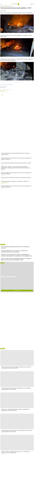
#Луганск (1, 84)
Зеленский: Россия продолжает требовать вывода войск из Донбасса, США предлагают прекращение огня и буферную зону (16, 255)
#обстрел (4, 84)
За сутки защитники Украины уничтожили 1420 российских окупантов (16, 163)
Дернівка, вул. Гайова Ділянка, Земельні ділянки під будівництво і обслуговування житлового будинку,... (15, 410)
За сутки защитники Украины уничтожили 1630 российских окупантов (16, 177)
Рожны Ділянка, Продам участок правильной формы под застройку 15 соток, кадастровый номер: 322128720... (16, 367)
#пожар (8, 84)
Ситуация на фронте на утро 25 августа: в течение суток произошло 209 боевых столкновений (16, 186)
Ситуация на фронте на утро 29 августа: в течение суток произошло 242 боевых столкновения (16, 158)
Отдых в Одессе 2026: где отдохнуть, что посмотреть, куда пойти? (15, 181)
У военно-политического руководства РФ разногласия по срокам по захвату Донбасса (15, 154)
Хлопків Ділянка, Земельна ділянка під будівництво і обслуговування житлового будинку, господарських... (16, 389)
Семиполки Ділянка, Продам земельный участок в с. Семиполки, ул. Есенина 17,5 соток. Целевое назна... (15, 452)
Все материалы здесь (17, 290)
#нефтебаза (10, 84)
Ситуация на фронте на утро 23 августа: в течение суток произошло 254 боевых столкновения (14, 251)
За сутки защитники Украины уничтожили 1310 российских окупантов (15, 247)
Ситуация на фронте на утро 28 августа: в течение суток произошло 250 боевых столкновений (16, 173)
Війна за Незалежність (9, 277)
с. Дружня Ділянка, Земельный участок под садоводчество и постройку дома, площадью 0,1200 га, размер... (16, 431)
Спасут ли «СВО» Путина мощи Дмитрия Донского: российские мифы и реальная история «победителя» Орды (16, 259)
